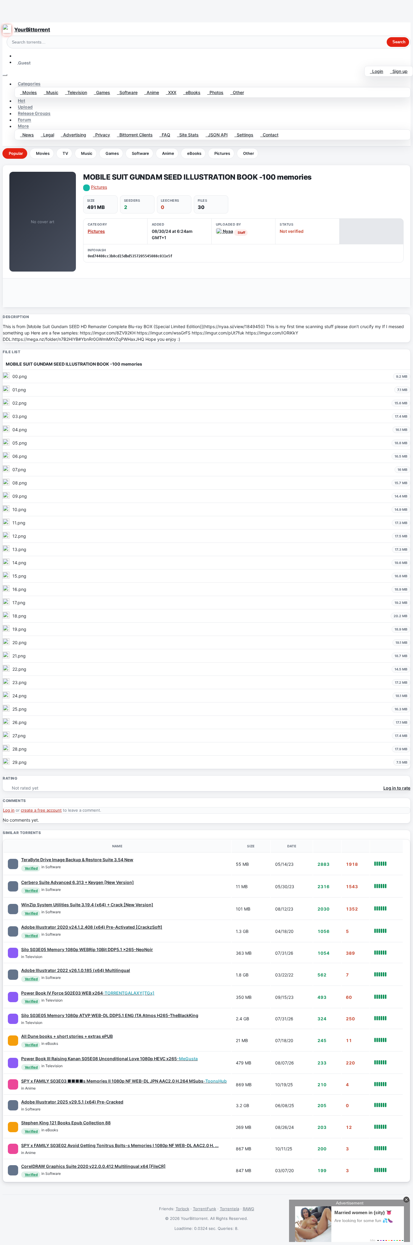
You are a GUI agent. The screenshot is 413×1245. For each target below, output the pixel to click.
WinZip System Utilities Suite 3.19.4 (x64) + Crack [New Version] (87, 904)
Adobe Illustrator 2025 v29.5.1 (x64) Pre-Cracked (72, 1101)
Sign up (399, 71)
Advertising (73, 134)
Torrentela (229, 1208)
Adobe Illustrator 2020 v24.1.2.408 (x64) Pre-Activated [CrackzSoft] (91, 927)
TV (65, 153)
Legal (47, 134)
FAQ (164, 134)
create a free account (41, 810)
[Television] (13, 953)
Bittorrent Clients (135, 134)
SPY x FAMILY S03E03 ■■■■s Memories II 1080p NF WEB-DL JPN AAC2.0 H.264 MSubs (124, 1081)
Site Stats (188, 134)
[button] (17, 55)
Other (237, 92)
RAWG (248, 1208)
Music (51, 92)
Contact (269, 134)
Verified (31, 868)
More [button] (23, 126)
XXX (171, 92)
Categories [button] (29, 83)
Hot (21, 100)
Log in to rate (396, 787)
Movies (28, 92)
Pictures (222, 153)
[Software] (13, 864)
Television (76, 92)
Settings (243, 134)
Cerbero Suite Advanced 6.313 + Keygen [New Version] (77, 882)
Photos (215, 92)
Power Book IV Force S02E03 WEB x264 (87, 993)
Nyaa (227, 231)
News (27, 134)
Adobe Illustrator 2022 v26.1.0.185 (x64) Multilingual (75, 970)
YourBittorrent (32, 30)
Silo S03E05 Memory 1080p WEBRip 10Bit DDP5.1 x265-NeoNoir (87, 949)
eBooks (191, 92)
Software (127, 92)
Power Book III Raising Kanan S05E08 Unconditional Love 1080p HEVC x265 (109, 1058)
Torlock (182, 1208)
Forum (24, 119)
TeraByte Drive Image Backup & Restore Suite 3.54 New (77, 859)
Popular (16, 153)
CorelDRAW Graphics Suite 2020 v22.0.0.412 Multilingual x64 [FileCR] (93, 1166)
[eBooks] (13, 1040)
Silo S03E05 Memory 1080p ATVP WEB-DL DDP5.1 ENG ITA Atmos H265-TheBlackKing (109, 1015)
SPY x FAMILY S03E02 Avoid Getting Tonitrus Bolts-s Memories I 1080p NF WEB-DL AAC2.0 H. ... (120, 1145)
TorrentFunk (204, 1208)
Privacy (101, 134)
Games (102, 92)
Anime (151, 92)
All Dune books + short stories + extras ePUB (67, 1036)
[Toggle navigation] (4, 75)
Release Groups (34, 113)
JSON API (217, 134)
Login (376, 71)
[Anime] (13, 1084)
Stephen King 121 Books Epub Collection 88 (66, 1122)
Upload (25, 107)
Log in (9, 810)
